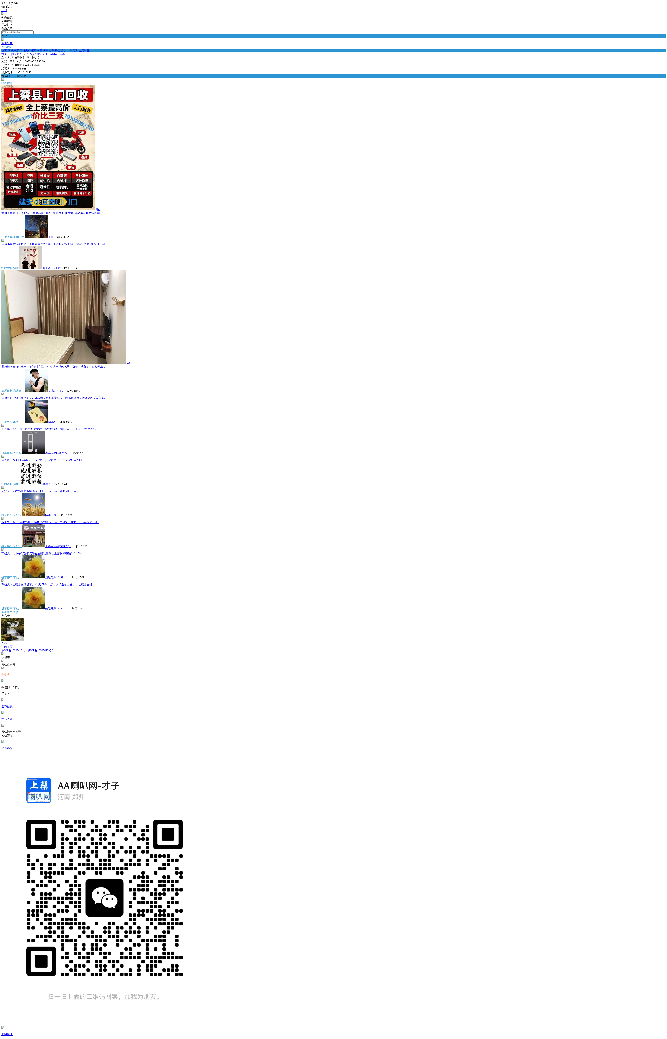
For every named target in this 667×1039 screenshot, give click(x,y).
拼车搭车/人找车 (11, 452)
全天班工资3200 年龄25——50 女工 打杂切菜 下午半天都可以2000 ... (43, 460)
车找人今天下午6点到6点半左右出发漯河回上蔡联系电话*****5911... (43, 553)
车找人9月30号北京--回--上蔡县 (46, 54)
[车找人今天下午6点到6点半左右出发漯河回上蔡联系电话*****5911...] (2, 550)
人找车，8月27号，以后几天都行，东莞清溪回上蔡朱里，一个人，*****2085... (49, 428)
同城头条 (25, 50)
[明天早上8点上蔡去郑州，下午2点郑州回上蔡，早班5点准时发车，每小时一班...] (2, 519)
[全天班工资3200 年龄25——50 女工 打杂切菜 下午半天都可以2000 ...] (2, 456)
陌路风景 (50, 515)
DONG (52, 421)
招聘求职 (36, 50)
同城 (4, 10)
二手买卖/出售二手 (12, 421)
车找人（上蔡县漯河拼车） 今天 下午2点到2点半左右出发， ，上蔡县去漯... (47, 584)
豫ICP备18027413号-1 (14, 650)
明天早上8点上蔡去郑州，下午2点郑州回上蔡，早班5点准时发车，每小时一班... (50, 522)
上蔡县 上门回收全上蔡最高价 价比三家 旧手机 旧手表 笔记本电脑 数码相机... (51, 213)
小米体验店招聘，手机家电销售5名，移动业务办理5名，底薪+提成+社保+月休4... (54, 244)
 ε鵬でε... (55, 390)
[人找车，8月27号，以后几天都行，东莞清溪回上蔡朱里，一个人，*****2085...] (2, 425)
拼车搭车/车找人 (11, 515)
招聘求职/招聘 (10, 268)
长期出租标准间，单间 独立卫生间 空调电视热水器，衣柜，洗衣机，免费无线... (53, 366)
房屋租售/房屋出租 (12, 390)
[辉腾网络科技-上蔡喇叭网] (2, 14)
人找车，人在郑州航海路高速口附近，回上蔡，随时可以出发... (40, 491)
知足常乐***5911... (56, 577)
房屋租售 (60, 50)
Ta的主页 (7, 646)
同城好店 (13, 50)
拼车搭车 (48, 50)
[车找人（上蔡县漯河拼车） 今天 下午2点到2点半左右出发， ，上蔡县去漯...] (2, 581)
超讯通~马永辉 (51, 268)
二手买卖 (72, 50)
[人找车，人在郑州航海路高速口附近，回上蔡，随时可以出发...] (2, 487)
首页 (4, 50)
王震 (50, 237)
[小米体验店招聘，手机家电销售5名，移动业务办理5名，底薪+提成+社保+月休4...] (2, 240)
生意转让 (84, 50)
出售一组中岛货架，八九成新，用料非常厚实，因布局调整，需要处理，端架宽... (53, 397)
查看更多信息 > (11, 612)
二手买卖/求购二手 (12, 237)
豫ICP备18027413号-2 (40, 650)
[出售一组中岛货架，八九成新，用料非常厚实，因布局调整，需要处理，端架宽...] (2, 394)
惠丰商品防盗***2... (57, 452)
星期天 (46, 484)
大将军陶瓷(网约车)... (58, 546)
